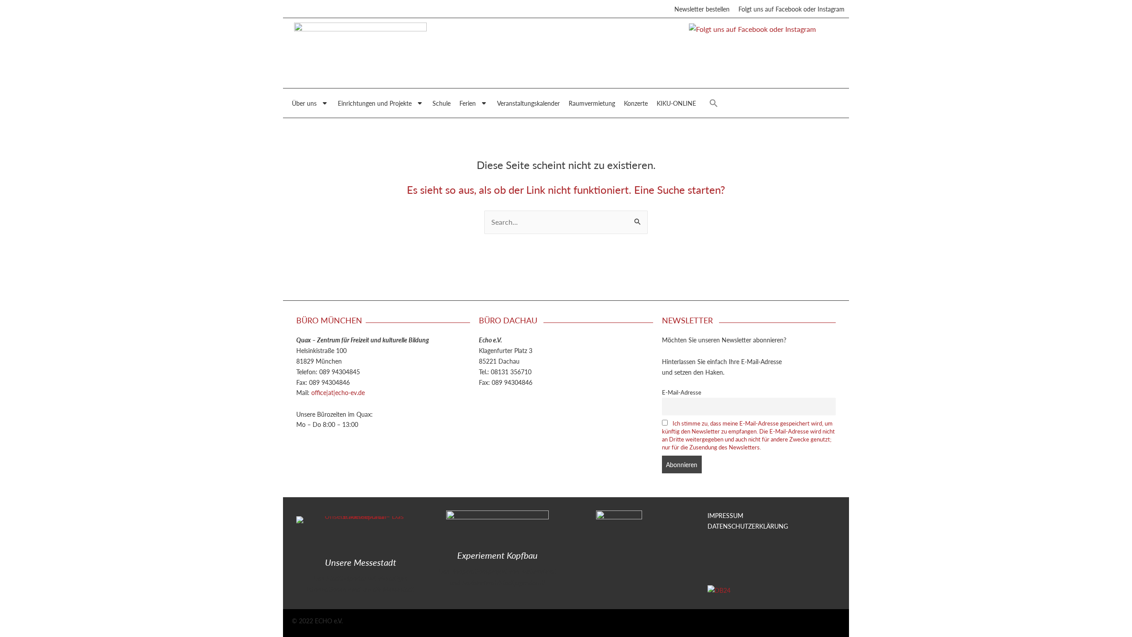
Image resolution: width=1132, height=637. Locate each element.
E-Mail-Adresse (681, 392)
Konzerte (636, 103)
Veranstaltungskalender (528, 103)
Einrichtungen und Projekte (375, 103)
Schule (441, 103)
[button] (713, 103)
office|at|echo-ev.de (338, 392)
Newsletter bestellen (702, 8)
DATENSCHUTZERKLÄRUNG (748, 526)
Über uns (304, 103)
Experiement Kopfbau (497, 555)
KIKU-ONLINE (676, 103)
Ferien (467, 103)
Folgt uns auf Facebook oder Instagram (791, 8)
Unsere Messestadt (360, 562)
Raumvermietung (592, 103)
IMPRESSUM (725, 515)
